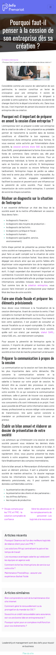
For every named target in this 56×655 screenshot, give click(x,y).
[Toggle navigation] (50, 7)
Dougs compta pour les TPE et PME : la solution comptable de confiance (15, 513)
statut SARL (47, 332)
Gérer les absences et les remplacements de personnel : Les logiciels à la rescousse (41, 513)
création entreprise (38, 285)
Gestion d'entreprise (11, 60)
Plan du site (28, 653)
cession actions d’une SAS (26, 146)
